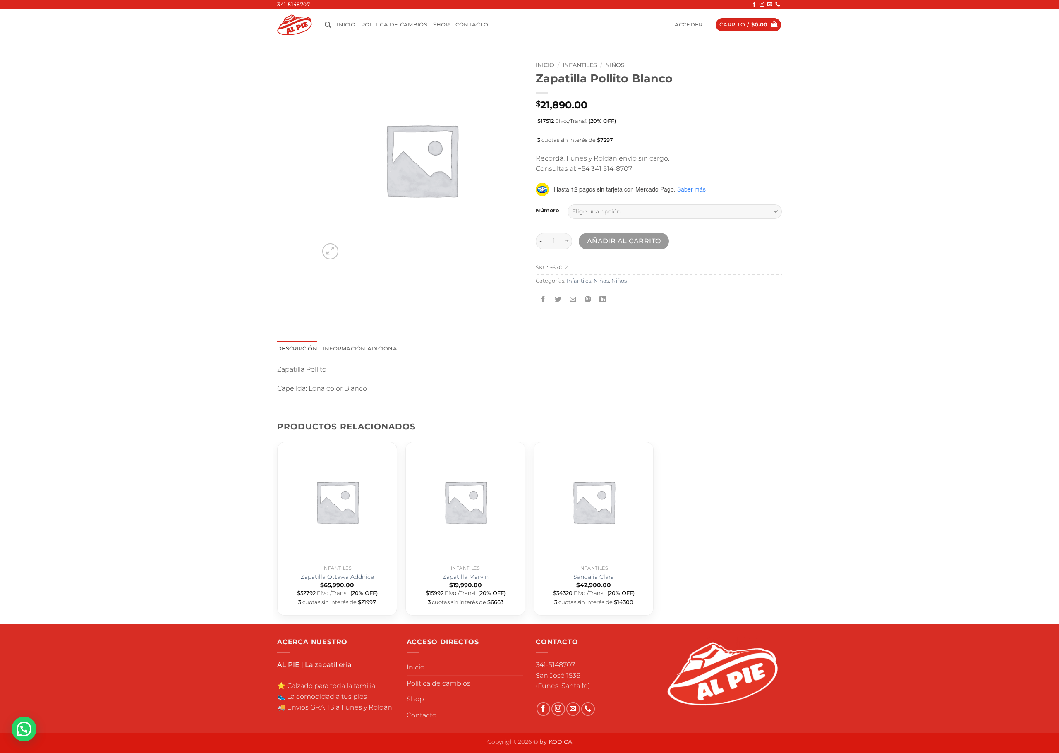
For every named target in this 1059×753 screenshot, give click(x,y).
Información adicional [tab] (361, 348)
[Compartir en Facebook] (543, 299)
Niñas (601, 281)
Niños (615, 65)
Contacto (471, 25)
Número (547, 210)
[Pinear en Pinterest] (588, 299)
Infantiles (580, 65)
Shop (441, 25)
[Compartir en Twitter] (558, 299)
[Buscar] (328, 25)
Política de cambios (394, 25)
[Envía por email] (573, 299)
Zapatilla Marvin (466, 576)
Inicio (346, 25)
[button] (689, 25)
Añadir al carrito (624, 241)
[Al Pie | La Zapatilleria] (294, 24)
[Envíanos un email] (769, 4)
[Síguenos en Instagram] (762, 4)
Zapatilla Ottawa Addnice (337, 576)
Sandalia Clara (593, 576)
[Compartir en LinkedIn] (603, 299)
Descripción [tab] (297, 348)
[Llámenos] (777, 4)
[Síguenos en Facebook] (754, 4)
